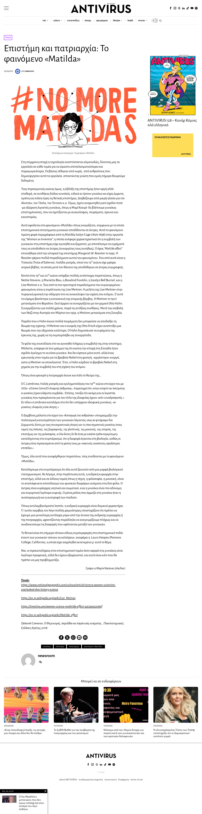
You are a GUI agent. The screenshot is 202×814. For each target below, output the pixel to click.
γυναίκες (47, 646)
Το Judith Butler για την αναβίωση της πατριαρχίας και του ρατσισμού (74, 732)
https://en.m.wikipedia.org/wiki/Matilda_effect (49, 615)
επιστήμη (60, 646)
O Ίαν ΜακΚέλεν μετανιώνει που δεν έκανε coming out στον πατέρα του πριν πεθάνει (31, 803)
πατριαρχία (74, 646)
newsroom (29, 71)
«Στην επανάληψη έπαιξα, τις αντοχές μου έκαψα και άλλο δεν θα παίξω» (24, 732)
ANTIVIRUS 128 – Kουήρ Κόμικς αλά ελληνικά (172, 122)
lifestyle (8, 37)
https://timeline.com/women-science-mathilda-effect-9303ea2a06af (61, 606)
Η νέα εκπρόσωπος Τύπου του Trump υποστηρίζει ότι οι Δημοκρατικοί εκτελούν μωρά (174, 733)
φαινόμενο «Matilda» (93, 646)
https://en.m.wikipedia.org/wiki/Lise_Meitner (48, 598)
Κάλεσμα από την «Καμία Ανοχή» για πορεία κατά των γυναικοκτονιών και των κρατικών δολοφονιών (124, 733)
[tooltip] (170, 8)
